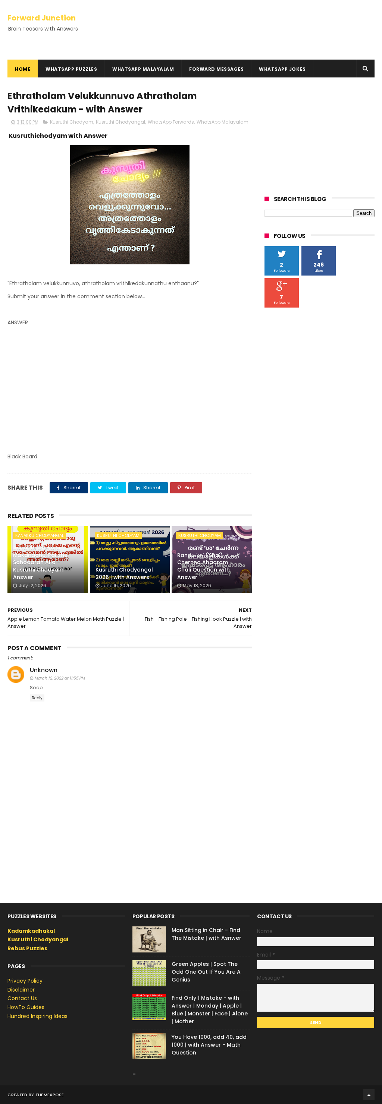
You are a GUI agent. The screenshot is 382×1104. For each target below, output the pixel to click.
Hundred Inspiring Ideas (37, 1016)
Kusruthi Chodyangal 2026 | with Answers (124, 573)
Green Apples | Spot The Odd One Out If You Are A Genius (206, 971)
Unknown (43, 670)
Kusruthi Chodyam (71, 122)
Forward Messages (216, 69)
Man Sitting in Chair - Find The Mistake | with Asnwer (206, 934)
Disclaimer (21, 989)
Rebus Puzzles (27, 948)
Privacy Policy (25, 980)
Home (22, 69)
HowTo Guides (25, 1007)
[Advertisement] (129, 395)
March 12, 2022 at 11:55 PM (59, 678)
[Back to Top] (369, 1094)
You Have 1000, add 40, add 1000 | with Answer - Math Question (209, 1044)
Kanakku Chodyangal (39, 535)
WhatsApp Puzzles (71, 69)
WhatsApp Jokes (282, 69)
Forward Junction (41, 18)
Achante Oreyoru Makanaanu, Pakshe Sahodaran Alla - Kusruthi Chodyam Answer (40, 562)
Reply (37, 698)
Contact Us (22, 998)
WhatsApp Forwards (171, 122)
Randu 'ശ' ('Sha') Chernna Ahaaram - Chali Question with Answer (204, 566)
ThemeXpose (49, 1095)
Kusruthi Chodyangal (120, 122)
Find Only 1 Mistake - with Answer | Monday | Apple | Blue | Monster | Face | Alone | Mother (210, 1009)
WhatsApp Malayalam (143, 69)
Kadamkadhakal (31, 931)
